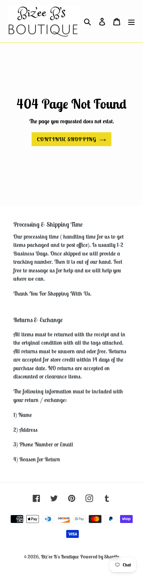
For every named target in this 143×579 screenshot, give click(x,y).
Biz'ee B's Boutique (60, 556)
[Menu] (131, 21)
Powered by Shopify (99, 556)
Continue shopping (66, 139)
